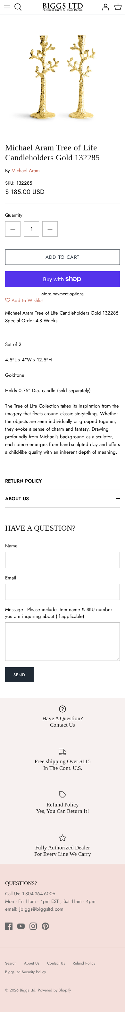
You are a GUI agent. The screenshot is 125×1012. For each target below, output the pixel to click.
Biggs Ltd (27, 990)
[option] (62, 76)
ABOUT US (17, 498)
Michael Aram (26, 170)
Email (10, 578)
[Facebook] (9, 926)
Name (11, 546)
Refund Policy (84, 963)
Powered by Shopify (54, 990)
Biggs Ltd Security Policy (25, 972)
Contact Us (56, 963)
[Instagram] (33, 926)
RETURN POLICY (23, 481)
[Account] (104, 7)
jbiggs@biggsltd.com (41, 909)
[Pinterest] (45, 926)
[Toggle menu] (7, 7)
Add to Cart (62, 257)
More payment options (62, 294)
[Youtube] (21, 926)
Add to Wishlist (28, 300)
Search (10, 963)
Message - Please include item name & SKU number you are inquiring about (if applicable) (58, 613)
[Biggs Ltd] (63, 7)
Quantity (13, 215)
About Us (31, 963)
